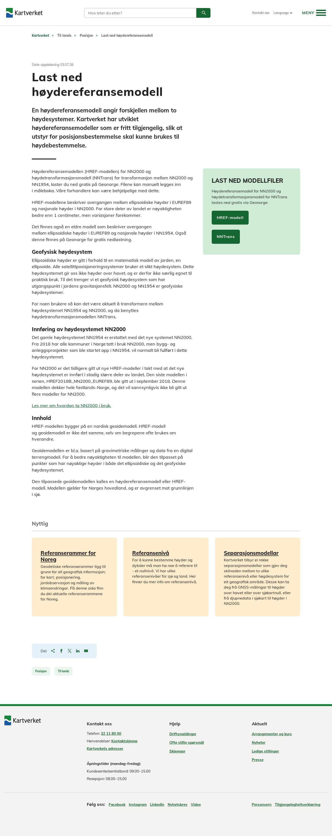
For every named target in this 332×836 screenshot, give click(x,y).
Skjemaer (177, 751)
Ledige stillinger (265, 751)
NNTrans (226, 236)
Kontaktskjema (124, 741)
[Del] (53, 651)
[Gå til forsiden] (24, 12)
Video (196, 804)
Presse (257, 759)
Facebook (117, 804)
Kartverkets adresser (105, 748)
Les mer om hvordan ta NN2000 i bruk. (71, 405)
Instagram (138, 804)
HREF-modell (230, 217)
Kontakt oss (260, 12)
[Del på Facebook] (61, 651)
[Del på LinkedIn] (78, 651)
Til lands (63, 671)
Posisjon (41, 671)
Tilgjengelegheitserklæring (297, 804)
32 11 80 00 (111, 733)
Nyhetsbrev (177, 804)
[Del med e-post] (86, 651)
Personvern (261, 804)
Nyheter (258, 742)
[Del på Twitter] (69, 651)
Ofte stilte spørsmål (186, 742)
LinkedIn (157, 804)
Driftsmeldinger (182, 734)
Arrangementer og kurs (272, 734)
